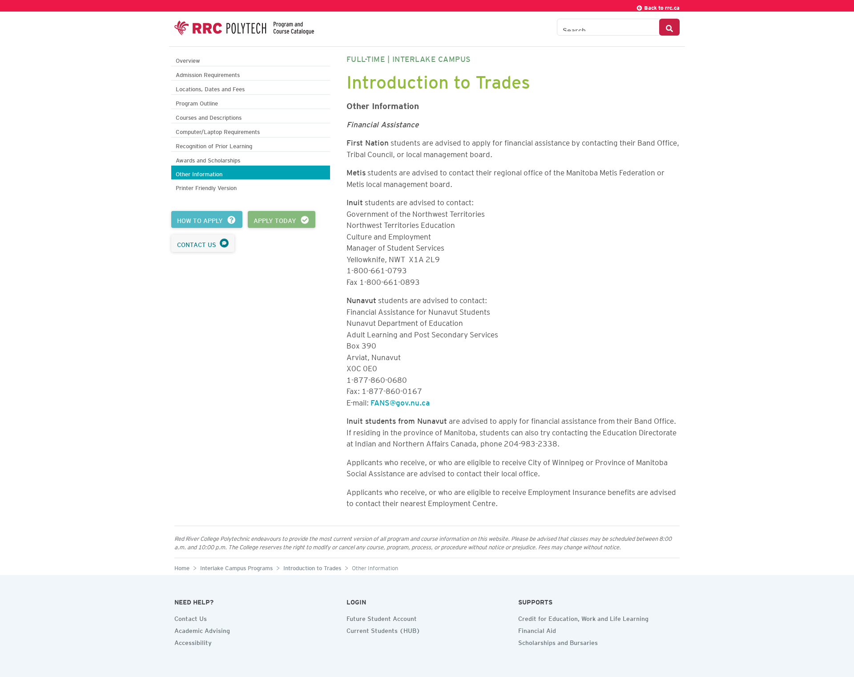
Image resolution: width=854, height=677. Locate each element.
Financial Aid (537, 629)
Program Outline (197, 102)
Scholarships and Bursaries (558, 641)
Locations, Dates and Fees (210, 88)
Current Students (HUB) (383, 629)
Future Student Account (381, 617)
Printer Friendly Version (206, 187)
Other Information (199, 173)
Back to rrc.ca (661, 6)
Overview (188, 59)
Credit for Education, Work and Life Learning (583, 617)
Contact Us (190, 617)
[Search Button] (669, 27)
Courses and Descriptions (209, 116)
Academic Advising (202, 629)
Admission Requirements (208, 74)
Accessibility (193, 641)
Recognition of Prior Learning (214, 145)
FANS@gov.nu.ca (400, 401)
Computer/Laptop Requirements (218, 131)
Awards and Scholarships (208, 159)
